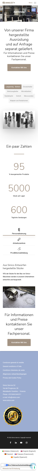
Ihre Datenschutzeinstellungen (20, 465)
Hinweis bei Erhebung (11, 468)
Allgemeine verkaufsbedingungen (15, 374)
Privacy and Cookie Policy (12, 378)
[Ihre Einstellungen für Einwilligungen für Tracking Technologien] (34, 467)
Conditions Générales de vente (14, 370)
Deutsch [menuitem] (10, 454)
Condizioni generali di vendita (13, 363)
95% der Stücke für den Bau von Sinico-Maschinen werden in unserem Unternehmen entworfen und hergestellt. (18, 277)
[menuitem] (10, 451)
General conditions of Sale (12, 366)
